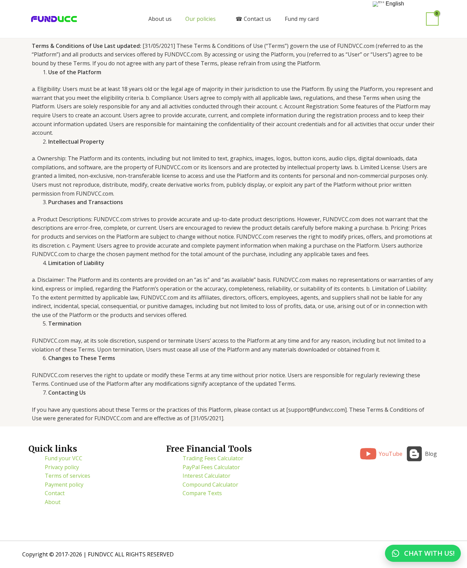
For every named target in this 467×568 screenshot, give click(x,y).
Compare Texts (202, 493)
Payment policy (64, 484)
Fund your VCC (63, 458)
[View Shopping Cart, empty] (432, 19)
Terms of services (67, 475)
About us (160, 19)
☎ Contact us (253, 19)
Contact (55, 493)
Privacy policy (62, 467)
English (394, 3)
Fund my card (302, 19)
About (53, 502)
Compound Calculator (210, 484)
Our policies (200, 19)
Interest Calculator (206, 475)
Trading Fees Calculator (213, 458)
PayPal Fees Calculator (211, 467)
